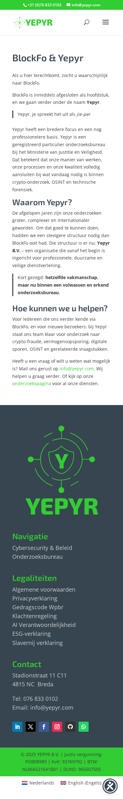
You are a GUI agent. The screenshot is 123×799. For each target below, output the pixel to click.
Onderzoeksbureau (37, 556)
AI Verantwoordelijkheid (44, 625)
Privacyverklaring (34, 598)
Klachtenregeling (34, 616)
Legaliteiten (34, 577)
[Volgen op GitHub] (70, 727)
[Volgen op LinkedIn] (17, 727)
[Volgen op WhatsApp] (84, 727)
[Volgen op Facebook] (31, 727)
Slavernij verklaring (37, 643)
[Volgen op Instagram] (57, 727)
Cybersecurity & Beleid (42, 548)
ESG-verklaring (31, 633)
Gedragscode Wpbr (37, 607)
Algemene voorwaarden (43, 589)
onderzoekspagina (31, 383)
